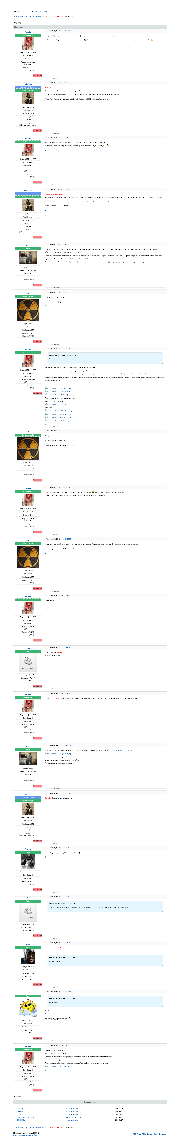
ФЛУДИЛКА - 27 (22, 1120)
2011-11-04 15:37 (65, 539)
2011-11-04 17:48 (65, 693)
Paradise (28, 32)
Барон (28, 245)
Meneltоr (28, 944)
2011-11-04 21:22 (65, 745)
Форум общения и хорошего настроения (30, 16)
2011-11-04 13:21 (64, 244)
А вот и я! (20, 1108)
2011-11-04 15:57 (65, 595)
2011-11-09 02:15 (65, 1045)
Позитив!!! (20, 1111)
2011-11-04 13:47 (64, 292)
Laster (28, 293)
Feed (155, 1134)
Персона (28, 849)
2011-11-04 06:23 (64, 83)
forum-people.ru (18, 1135)
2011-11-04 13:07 (64, 189)
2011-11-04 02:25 (64, 31)
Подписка (162, 1134)
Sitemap (150, 1134)
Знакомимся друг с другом (55, 16)
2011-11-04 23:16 (65, 897)
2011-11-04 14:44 (64, 431)
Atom (139, 1134)
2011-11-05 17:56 (65, 943)
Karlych (28, 993)
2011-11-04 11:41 (64, 137)
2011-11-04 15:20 (64, 487)
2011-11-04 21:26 (65, 793)
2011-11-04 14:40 (64, 348)
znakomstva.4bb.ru (30, 1135)
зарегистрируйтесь (41, 11)
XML (144, 1134)
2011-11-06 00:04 (65, 992)
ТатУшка (28, 648)
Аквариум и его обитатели (26, 1117)
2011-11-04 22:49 (65, 848)
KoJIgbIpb (28, 84)
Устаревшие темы (72, 1108)
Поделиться (53, 78)
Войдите (28, 11)
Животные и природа (73, 1117)
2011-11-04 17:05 (65, 647)
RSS (134, 1134)
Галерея (19, 1114)
